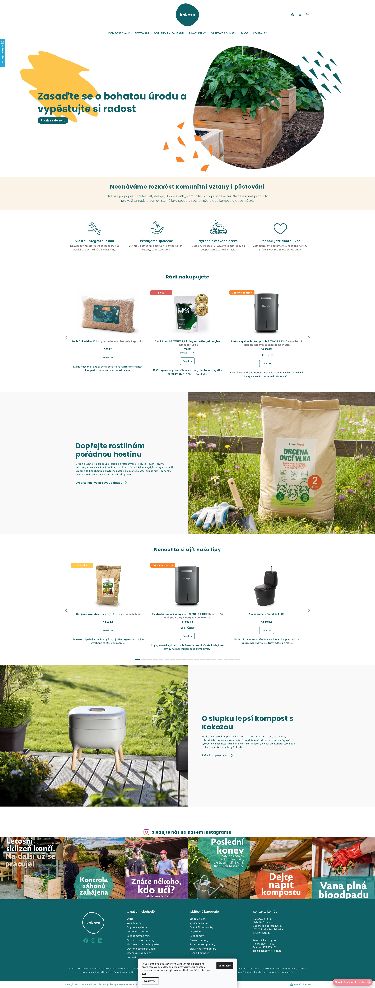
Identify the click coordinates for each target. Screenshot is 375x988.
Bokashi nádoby (199, 940)
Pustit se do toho (53, 120)
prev (66, 337)
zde (144, 973)
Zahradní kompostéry (202, 944)
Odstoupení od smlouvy (141, 940)
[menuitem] (119, 33)
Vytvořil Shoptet (302, 984)
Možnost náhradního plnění (143, 944)
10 (196, 659)
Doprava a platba (137, 927)
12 (208, 659)
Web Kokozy (134, 923)
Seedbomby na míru (138, 935)
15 (226, 659)
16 (231, 659)
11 (202, 659)
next (309, 337)
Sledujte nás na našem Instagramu (191, 832)
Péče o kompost (199, 953)
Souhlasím (225, 965)
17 (237, 659)
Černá (270, 355)
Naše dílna (196, 931)
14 (220, 659)
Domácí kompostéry (202, 927)
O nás (130, 918)
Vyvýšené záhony (200, 923)
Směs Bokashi (198, 918)
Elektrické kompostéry (203, 948)
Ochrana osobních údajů (141, 948)
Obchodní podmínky (139, 953)
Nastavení (150, 981)
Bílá (262, 355)
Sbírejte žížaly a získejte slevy (352, 982)
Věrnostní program (138, 931)
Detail (106, 357)
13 (214, 659)
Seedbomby (197, 935)
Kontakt (131, 957)
